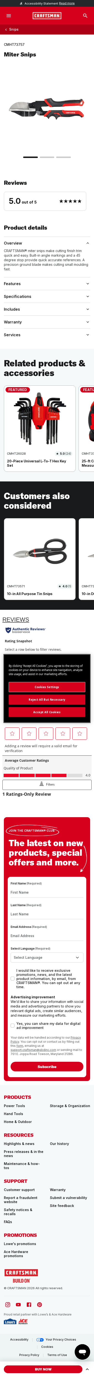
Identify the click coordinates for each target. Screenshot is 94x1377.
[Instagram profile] (8, 1304)
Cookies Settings (47, 687)
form (19, 1046)
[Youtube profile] (18, 1304)
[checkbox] (12, 978)
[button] (47, 195)
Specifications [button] (17, 296)
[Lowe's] (10, 1321)
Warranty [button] (13, 322)
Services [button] (12, 334)
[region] (47, 433)
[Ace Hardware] (23, 1321)
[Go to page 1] (30, 157)
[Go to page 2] (47, 157)
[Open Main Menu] (8, 16)
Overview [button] (13, 243)
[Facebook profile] (29, 1304)
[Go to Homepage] (47, 16)
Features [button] (12, 283)
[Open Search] (85, 16)
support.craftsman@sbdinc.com (33, 1050)
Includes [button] (12, 309)
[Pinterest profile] (39, 1304)
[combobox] (47, 957)
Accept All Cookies (46, 712)
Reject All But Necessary (47, 699)
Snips (14, 29)
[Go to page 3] (63, 157)
